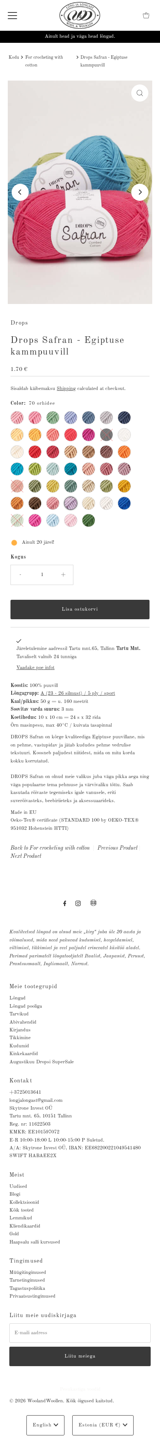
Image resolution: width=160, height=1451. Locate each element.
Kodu (14, 57)
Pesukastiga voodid (80, 1389)
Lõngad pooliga (25, 1006)
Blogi (14, 1194)
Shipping (66, 388)
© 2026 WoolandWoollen (36, 1401)
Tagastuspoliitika (27, 1288)
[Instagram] (78, 904)
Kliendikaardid (24, 1226)
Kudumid (19, 1046)
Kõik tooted (21, 1210)
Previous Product (117, 848)
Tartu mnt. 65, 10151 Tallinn (40, 1116)
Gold (14, 1234)
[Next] (139, 192)
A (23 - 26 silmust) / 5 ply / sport (77, 693)
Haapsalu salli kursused (34, 1242)
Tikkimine (20, 1037)
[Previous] (20, 192)
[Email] (93, 906)
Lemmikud (20, 1218)
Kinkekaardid (23, 1053)
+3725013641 (25, 1092)
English (43, 1425)
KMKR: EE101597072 (34, 1132)
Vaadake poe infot (35, 667)
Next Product (25, 856)
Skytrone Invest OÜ (30, 1108)
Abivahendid (23, 1022)
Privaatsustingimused (32, 1296)
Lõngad (17, 998)
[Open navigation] (12, 15)
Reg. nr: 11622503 (29, 1124)
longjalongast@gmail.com (36, 1100)
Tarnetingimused (27, 1280)
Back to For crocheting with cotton (50, 848)
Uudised (18, 1186)
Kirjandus (20, 1030)
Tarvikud (19, 1014)
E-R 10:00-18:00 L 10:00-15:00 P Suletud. (56, 1140)
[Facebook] (64, 904)
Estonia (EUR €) (100, 1425)
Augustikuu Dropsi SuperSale (41, 1062)
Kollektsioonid (24, 1202)
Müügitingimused (27, 1272)
